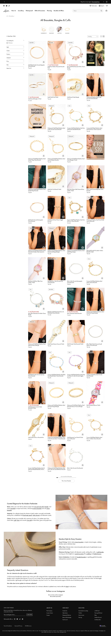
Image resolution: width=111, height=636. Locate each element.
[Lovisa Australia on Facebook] (4, 5)
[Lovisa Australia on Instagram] (6, 5)
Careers (48, 615)
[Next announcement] (103, 1)
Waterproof (44, 33)
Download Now (61, 2)
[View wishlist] (107, 5)
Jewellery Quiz (98, 619)
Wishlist (80, 613)
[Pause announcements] (106, 1)
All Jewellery (11, 16)
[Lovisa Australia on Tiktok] (9, 5)
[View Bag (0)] (106, 10)
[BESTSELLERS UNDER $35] (95, 53)
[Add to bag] (43, 62)
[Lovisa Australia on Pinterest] (22, 619)
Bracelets (51, 33)
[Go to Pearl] (101, 10)
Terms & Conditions (8, 626)
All (7, 16)
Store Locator (81, 615)
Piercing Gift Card (98, 613)
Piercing (80, 617)
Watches (59, 33)
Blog (96, 615)
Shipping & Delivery (67, 615)
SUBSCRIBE (29, 614)
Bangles (67, 33)
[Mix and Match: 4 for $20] (95, 146)
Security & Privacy (18, 626)
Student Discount (98, 617)
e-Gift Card (97, 610)
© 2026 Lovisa (28, 626)
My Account (65, 619)
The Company (49, 610)
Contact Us (65, 610)
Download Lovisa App (83, 610)
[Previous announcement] (4, 1)
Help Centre (65, 613)
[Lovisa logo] (6, 10)
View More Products (66, 481)
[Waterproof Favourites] (37, 116)
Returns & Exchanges (67, 617)
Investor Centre (50, 613)
